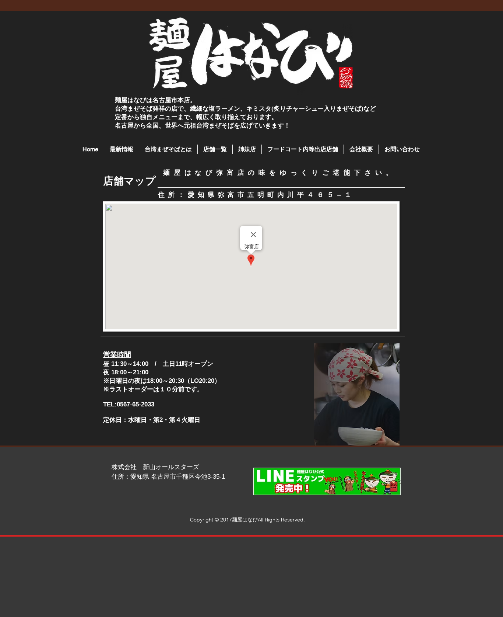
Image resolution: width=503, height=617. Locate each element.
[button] (215, 149)
